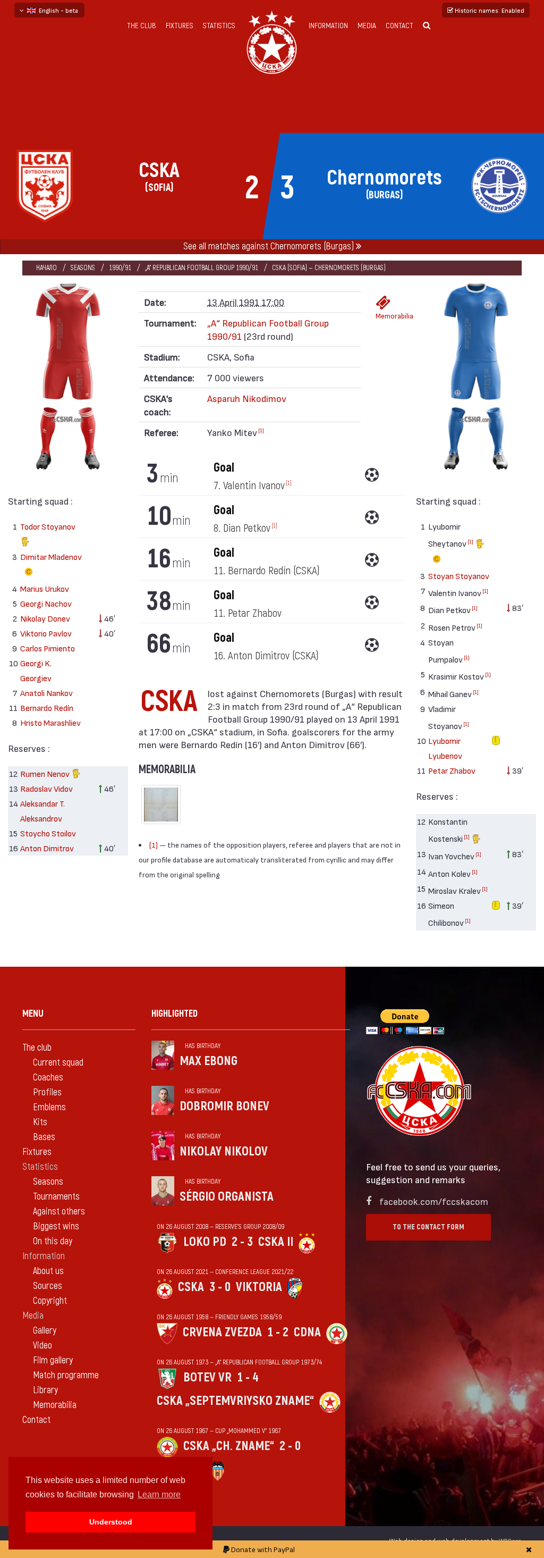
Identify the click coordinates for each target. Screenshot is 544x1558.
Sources (47, 1286)
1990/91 (120, 267)
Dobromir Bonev (224, 1106)
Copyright (50, 1301)
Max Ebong (208, 1061)
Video (42, 1345)
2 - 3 (242, 1242)
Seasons (83, 267)
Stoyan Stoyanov (458, 576)
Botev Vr (207, 1377)
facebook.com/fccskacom (433, 1200)
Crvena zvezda (222, 1332)
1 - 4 (247, 1377)
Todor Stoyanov (47, 526)
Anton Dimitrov (47, 848)
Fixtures (179, 26)
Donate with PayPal (262, 1549)
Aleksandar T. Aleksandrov (42, 810)
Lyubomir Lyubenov (445, 747)
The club (141, 26)
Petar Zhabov (451, 770)
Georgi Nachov (46, 603)
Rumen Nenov (45, 773)
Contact (399, 26)
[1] (261, 430)
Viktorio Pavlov (46, 633)
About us (48, 1271)
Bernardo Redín (46, 707)
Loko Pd (204, 1242)
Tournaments (56, 1197)
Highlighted (174, 1014)
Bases (44, 1137)
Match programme (66, 1375)
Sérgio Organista (227, 1196)
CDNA (307, 1332)
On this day (52, 1241)
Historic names (488, 10)
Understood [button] (110, 1522)
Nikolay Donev (45, 618)
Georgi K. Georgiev (36, 670)
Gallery (44, 1331)
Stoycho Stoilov (48, 833)
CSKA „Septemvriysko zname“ (235, 1401)
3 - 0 (220, 1287)
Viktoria (259, 1287)
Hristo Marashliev (50, 722)
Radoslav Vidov (46, 788)
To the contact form (428, 1227)
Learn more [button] (159, 1494)
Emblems (49, 1107)
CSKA (191, 1287)
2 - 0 (290, 1446)
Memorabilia (386, 315)
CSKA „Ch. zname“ (228, 1446)
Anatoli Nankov (46, 693)
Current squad (58, 1063)
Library (45, 1390)
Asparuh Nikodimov (246, 398)
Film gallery (53, 1360)
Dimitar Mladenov (51, 556)
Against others (59, 1211)
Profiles (47, 1092)
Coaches (48, 1077)
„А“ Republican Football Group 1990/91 (201, 267)
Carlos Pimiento (47, 648)
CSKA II (275, 1242)
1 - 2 (277, 1332)
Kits (40, 1122)
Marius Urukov (44, 588)
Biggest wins (56, 1226)
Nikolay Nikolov (224, 1151)
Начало (46, 267)
